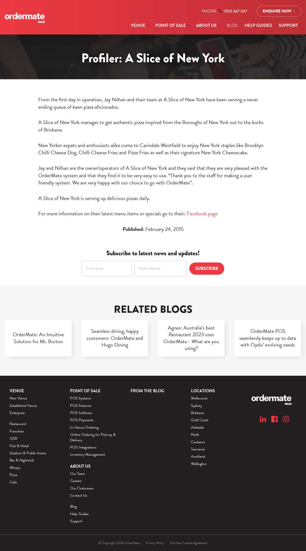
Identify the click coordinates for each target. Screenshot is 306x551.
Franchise (17, 431)
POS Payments (81, 420)
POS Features (80, 405)
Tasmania (198, 449)
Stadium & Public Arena (28, 453)
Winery (15, 467)
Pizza (13, 474)
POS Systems (80, 398)
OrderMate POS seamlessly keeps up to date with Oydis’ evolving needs (267, 338)
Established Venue (23, 405)
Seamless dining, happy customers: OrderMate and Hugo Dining (115, 338)
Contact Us (78, 495)
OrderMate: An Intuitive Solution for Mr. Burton (38, 338)
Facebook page (202, 213)
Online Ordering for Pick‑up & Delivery (93, 437)
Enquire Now (277, 11)
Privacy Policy (155, 542)
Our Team (77, 473)
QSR (13, 438)
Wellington (199, 463)
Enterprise (17, 412)
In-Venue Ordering (84, 427)
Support (288, 25)
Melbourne (199, 398)
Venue (138, 25)
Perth (195, 434)
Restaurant (18, 423)
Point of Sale (170, 25)
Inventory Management (87, 454)
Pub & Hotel (19, 446)
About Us (206, 25)
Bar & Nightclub (22, 460)
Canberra (198, 442)
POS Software (81, 412)
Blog (232, 25)
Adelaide (197, 427)
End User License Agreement (189, 542)
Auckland (198, 456)
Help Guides (258, 25)
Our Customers (81, 488)
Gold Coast (199, 420)
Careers (76, 480)
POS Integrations (83, 447)
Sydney (196, 405)
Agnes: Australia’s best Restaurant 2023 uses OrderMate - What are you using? (191, 338)
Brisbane (197, 412)
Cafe (13, 482)
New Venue (18, 398)
